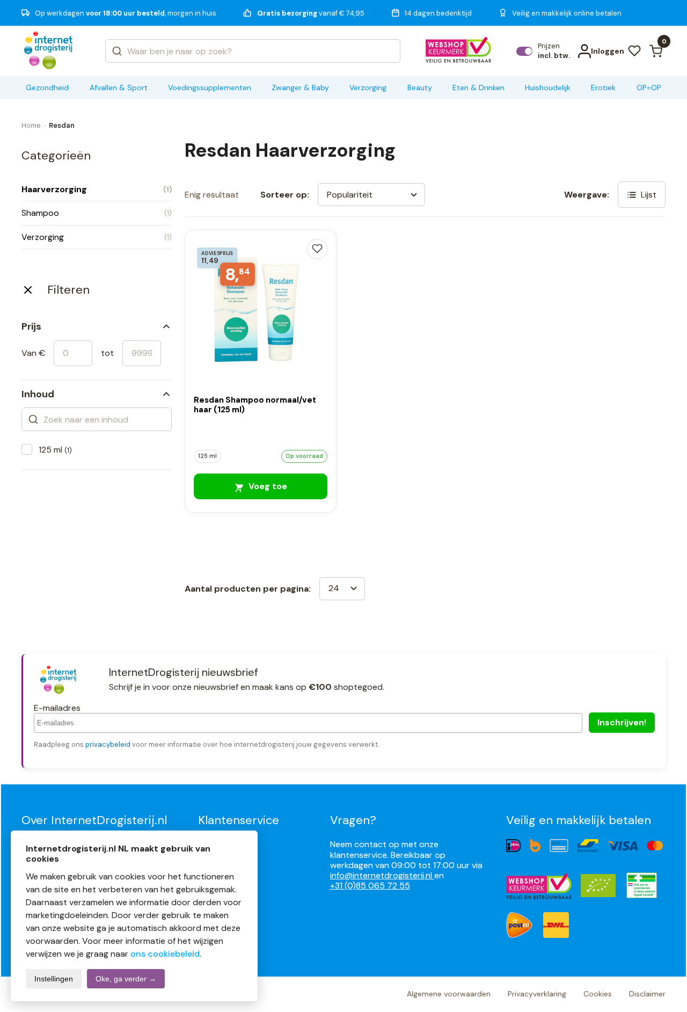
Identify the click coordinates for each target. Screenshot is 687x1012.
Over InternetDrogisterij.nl (94, 820)
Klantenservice (238, 820)
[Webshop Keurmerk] (459, 51)
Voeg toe (266, 486)
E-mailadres (57, 708)
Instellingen (53, 978)
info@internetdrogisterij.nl (382, 875)
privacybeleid (107, 744)
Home (31, 125)
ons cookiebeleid (165, 953)
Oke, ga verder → (126, 978)
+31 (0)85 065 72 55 (370, 885)
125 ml (55, 449)
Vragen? (353, 820)
